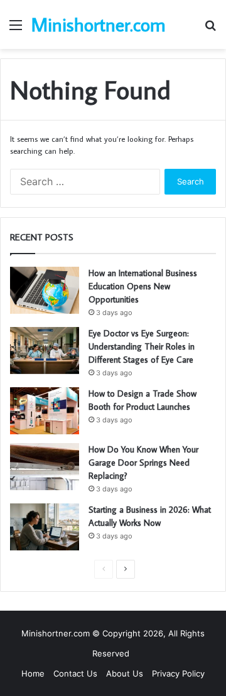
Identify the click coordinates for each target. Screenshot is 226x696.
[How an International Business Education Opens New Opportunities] (44, 290)
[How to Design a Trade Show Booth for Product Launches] (44, 410)
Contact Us (75, 673)
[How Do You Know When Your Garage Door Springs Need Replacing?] (44, 466)
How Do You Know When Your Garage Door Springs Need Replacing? (143, 462)
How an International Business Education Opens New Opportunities (143, 286)
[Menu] (15, 29)
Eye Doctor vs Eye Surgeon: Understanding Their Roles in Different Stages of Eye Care (142, 346)
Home (33, 673)
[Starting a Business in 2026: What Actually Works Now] (44, 526)
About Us (124, 673)
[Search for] (210, 29)
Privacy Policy (178, 673)
